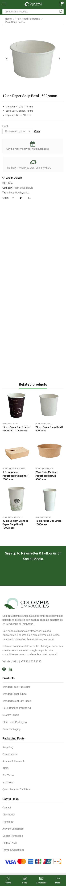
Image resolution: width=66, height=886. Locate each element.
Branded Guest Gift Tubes (16, 700)
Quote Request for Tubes (16, 789)
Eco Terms (8, 775)
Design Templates (12, 835)
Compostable (9, 754)
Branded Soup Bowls (12, 517)
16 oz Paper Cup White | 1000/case (48, 522)
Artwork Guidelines (13, 828)
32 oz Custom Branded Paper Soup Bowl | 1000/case (15, 524)
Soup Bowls (15, 192)
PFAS (5, 768)
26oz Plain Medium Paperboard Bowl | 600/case (46, 476)
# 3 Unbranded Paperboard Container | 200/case (15, 476)
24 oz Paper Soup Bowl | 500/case (49, 429)
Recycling (7, 747)
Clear (37, 131)
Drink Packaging (10, 424)
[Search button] (60, 11)
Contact (6, 807)
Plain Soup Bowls (15, 22)
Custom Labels (10, 714)
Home (8, 18)
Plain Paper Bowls (44, 469)
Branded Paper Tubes (14, 693)
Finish (5, 126)
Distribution (8, 814)
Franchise (7, 821)
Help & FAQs (9, 842)
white (26, 192)
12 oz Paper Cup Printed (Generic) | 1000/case (16, 429)
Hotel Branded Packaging (16, 707)
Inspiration (8, 782)
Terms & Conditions (13, 849)
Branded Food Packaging (16, 686)
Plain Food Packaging (28, 18)
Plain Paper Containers (13, 469)
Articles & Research (13, 761)
